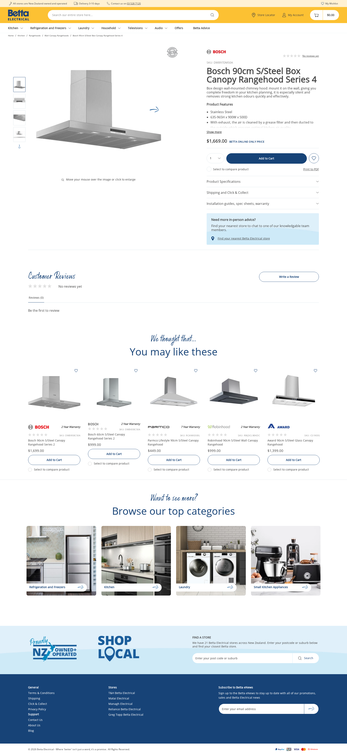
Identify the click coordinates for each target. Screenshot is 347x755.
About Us (34, 725)
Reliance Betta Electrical (124, 709)
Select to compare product (231, 169)
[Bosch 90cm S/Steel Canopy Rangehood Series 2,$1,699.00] (54, 393)
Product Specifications (224, 181)
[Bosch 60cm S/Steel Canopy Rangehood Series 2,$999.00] (114, 393)
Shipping (34, 698)
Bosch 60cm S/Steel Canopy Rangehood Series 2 (106, 436)
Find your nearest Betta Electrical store (244, 238)
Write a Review (289, 277)
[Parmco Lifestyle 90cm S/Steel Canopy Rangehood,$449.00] (174, 393)
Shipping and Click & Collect (227, 192)
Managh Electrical (120, 704)
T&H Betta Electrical (121, 693)
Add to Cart (266, 158)
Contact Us (35, 720)
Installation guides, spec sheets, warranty (238, 203)
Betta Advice (201, 28)
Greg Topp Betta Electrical (125, 714)
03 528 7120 (134, 3)
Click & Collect (37, 704)
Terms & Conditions (41, 693)
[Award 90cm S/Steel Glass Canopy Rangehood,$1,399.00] (293, 393)
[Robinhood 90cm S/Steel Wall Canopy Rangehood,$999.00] (234, 393)
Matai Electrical (118, 698)
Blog (31, 731)
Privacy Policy (37, 709)
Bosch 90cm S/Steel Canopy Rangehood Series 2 (46, 442)
